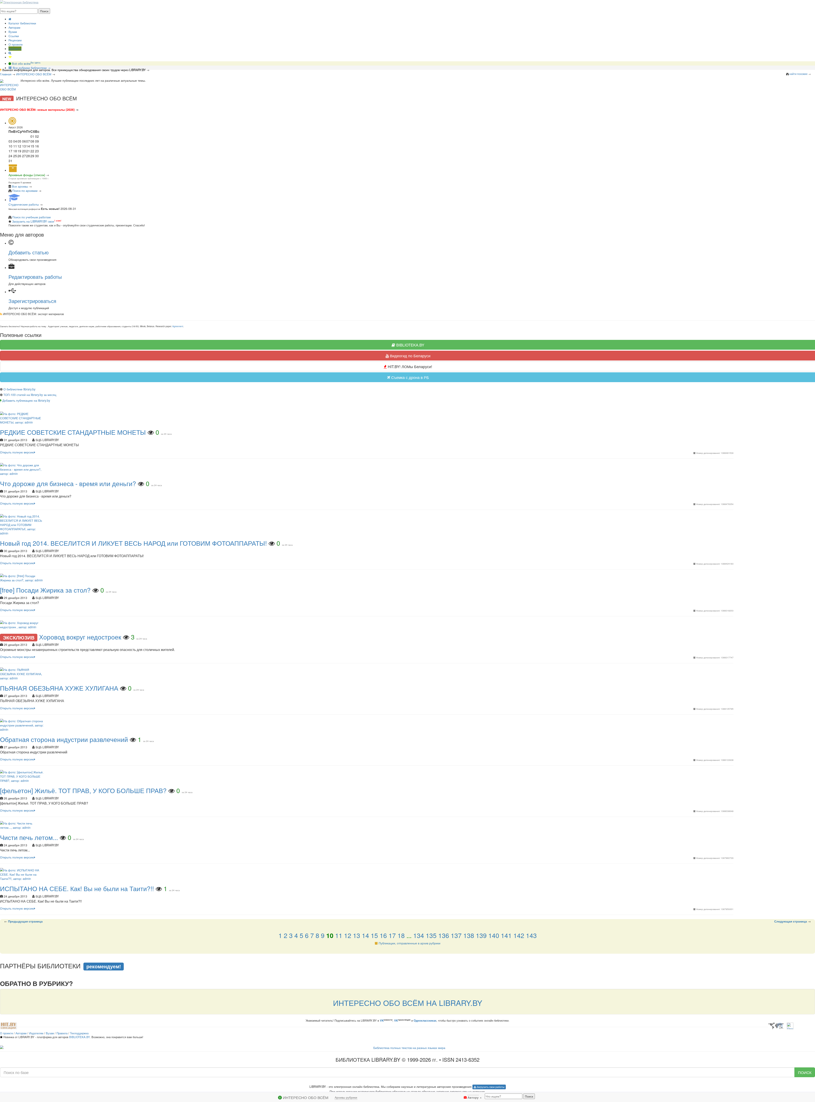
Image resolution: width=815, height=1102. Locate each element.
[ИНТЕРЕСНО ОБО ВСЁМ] (9, 85)
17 (392, 935)
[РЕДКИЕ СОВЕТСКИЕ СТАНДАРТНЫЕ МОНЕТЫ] (22, 417)
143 (531, 935)
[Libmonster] (776, 1025)
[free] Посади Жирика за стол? (45, 589)
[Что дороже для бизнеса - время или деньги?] (22, 469)
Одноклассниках (425, 1020)
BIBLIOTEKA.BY (79, 1037)
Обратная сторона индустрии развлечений (64, 739)
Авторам (14, 27)
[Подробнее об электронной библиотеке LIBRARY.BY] (790, 1025)
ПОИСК (804, 1072)
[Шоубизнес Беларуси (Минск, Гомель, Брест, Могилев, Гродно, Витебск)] (8, 1025)
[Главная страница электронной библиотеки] (9, 19)
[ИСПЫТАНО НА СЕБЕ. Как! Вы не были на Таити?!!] (22, 874)
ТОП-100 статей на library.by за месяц (29, 395)
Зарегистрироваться (32, 300)
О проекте (15, 44)
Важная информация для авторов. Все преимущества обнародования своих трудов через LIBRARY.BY (74, 70)
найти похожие (798, 74)
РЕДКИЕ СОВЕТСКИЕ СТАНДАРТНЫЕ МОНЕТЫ (73, 432)
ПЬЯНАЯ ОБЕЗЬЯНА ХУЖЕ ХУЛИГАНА (59, 688)
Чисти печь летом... (29, 837)
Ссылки (13, 36)
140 (493, 935)
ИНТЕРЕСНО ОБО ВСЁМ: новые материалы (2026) (37, 109)
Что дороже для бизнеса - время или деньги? (68, 483)
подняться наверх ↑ (14, 956)
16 (383, 935)
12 (347, 935)
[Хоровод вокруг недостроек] (22, 624)
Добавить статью (28, 252)
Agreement (177, 326)
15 (374, 935)
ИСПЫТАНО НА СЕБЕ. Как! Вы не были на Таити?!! (77, 888)
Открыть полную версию (17, 452)
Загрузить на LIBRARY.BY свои (33, 221)
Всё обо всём (26, 63)
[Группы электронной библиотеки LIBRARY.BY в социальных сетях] (10, 57)
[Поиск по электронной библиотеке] (9, 53)
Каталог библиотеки (22, 23)
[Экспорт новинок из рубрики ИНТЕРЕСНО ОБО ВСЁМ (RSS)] (1, 314)
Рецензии (15, 40)
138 (468, 935)
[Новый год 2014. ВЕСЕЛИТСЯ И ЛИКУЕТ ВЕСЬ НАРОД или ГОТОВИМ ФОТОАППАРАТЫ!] (22, 524)
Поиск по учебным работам (31, 217)
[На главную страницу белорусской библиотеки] (407, 1048)
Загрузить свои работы (490, 1087)
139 (481, 935)
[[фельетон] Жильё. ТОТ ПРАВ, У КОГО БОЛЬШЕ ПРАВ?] (22, 776)
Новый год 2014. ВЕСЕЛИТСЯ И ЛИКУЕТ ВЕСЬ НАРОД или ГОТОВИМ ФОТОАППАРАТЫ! (133, 543)
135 (431, 935)
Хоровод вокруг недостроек (81, 636)
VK (382, 1020)
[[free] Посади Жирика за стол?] (22, 577)
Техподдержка (79, 1033)
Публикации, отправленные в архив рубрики (409, 943)
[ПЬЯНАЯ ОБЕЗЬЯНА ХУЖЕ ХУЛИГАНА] (22, 673)
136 (443, 935)
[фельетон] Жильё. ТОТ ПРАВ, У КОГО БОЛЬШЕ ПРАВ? (83, 790)
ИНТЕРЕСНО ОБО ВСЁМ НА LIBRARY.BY (407, 1002)
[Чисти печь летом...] (22, 825)
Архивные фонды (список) (26, 175)
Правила (61, 1033)
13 (356, 935)
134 (418, 935)
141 (506, 935)
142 (518, 935)
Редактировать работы (35, 276)
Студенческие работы (23, 204)
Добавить (14, 48)
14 (365, 935)
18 (401, 935)
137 (456, 935)
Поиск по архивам (25, 190)
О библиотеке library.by (19, 389)
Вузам (12, 31)
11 (338, 935)
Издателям (36, 1033)
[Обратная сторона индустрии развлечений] (22, 724)
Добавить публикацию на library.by (26, 400)
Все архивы (20, 186)
